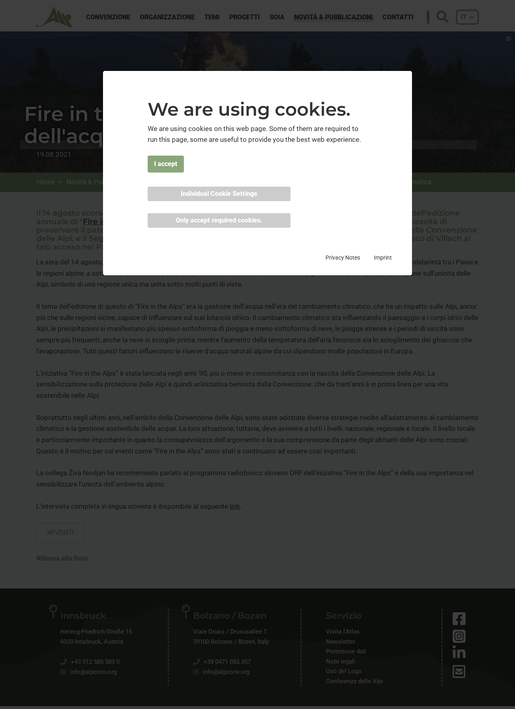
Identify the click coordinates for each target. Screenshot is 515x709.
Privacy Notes (342, 257)
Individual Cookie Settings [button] (219, 194)
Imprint (383, 257)
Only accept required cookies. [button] (219, 220)
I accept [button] (165, 164)
